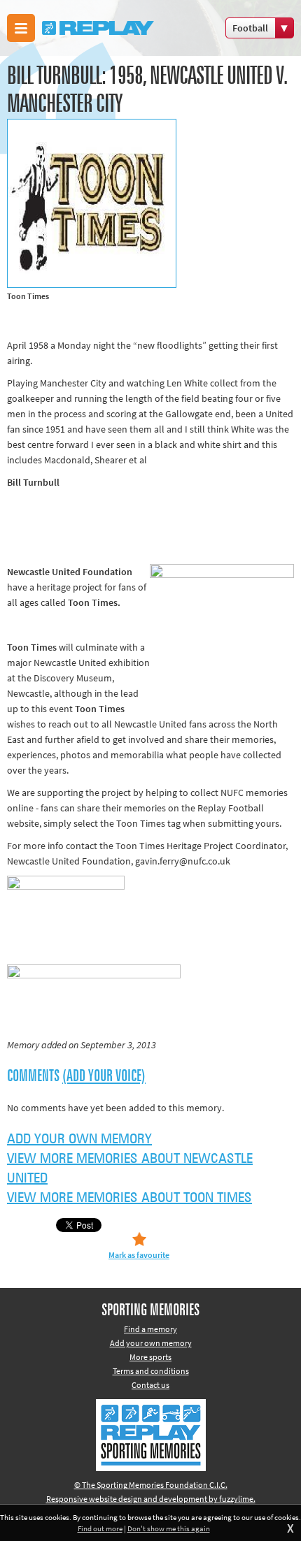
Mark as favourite (138, 1255)
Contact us (150, 1385)
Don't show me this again (168, 1528)
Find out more (100, 1528)
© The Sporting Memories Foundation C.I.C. (150, 1484)
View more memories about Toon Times (129, 1198)
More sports (151, 1357)
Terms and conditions (151, 1371)
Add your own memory (79, 1139)
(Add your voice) (104, 1076)
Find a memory (150, 1329)
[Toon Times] (150, 203)
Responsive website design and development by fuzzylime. (150, 1498)
